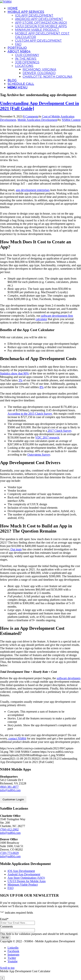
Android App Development (24, 874)
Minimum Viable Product (23, 884)
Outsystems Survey (38, 454)
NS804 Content (71, 119)
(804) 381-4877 (9, 786)
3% (20, 380)
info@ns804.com (10, 790)
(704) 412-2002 (9, 829)
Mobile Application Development (37, 119)
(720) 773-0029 (9, 853)
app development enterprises (33, 190)
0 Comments (30, 116)
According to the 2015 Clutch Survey (30, 413)
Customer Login (13, 799)
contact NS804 (17, 738)
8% (42, 387)
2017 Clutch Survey (59, 430)
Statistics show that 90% (14, 373)
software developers (68, 678)
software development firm (56, 315)
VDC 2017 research (47, 437)
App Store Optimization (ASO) (26, 877)
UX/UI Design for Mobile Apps (27, 881)
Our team (16, 549)
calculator (41, 319)
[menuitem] (44, 8)
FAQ (11, 888)
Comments (6, 926)
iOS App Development (21, 871)
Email (4, 919)
